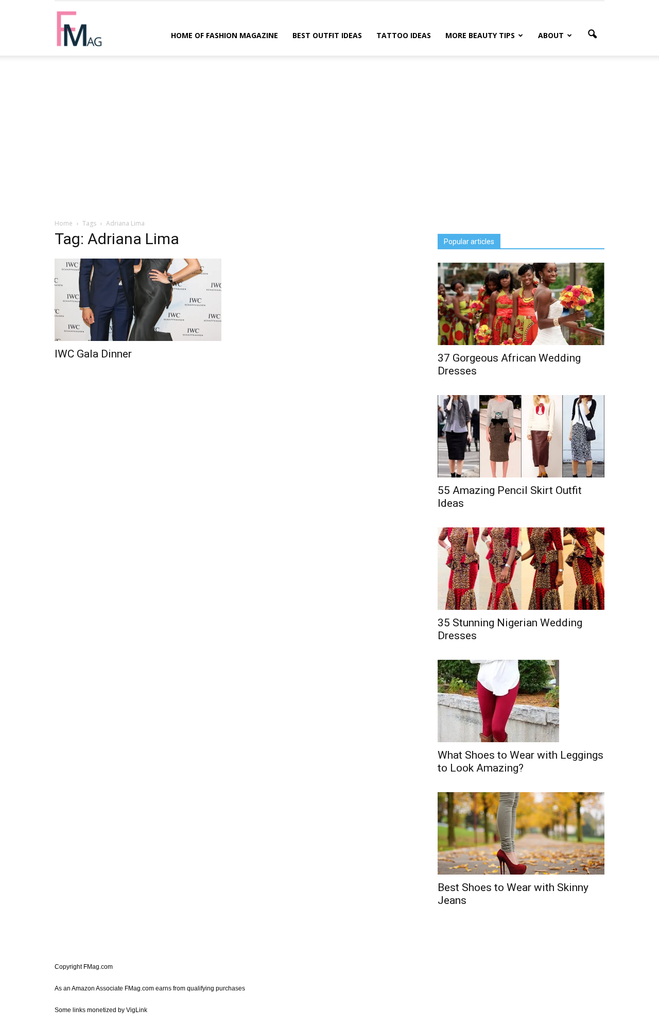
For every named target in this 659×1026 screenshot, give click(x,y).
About (551, 35)
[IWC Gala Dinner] (138, 300)
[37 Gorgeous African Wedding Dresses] (521, 304)
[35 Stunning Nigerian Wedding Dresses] (521, 568)
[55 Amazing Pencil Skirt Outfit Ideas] (521, 436)
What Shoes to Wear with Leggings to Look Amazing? (520, 761)
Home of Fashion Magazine (224, 35)
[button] (592, 34)
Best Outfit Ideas (327, 35)
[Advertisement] (329, 135)
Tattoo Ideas (403, 35)
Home (64, 223)
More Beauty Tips (480, 35)
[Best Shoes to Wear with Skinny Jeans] (521, 833)
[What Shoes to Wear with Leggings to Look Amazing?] (521, 701)
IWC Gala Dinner (93, 354)
